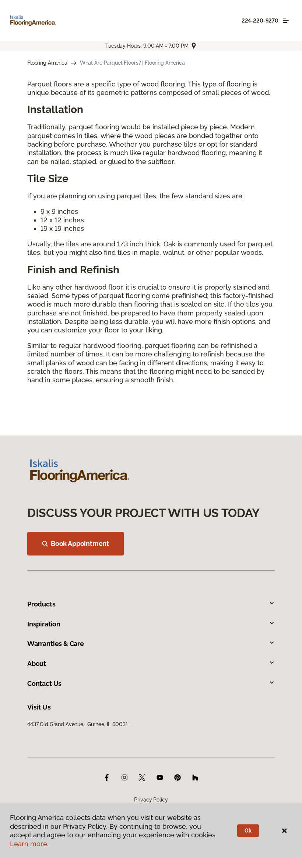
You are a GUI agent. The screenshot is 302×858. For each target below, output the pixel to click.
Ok (248, 831)
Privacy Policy (151, 800)
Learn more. (29, 844)
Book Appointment (80, 543)
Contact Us (44, 683)
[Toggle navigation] (285, 20)
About (36, 663)
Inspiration (43, 624)
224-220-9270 (260, 21)
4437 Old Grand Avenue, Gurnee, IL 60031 (77, 724)
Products (41, 604)
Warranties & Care (55, 643)
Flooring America (47, 63)
